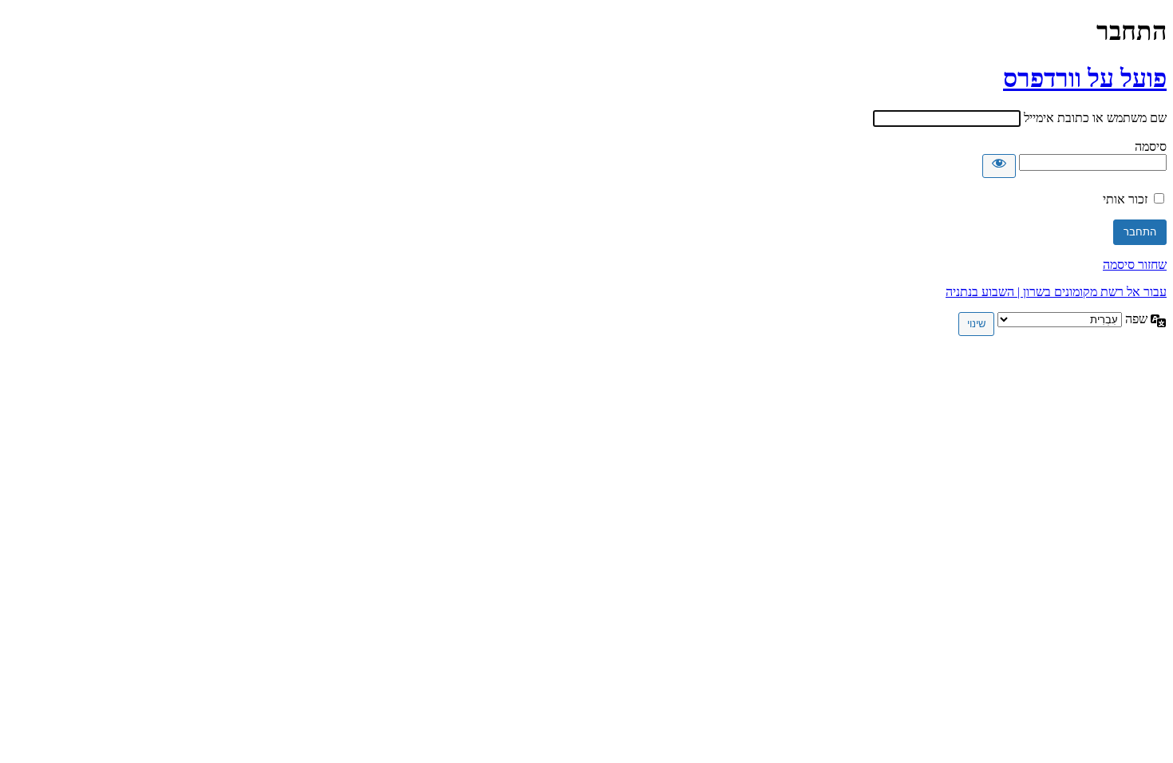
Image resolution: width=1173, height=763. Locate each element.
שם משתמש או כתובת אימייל (1095, 118)
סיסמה (1151, 146)
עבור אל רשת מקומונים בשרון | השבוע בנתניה (1056, 291)
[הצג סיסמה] (999, 166)
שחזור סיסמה (1135, 264)
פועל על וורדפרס (1085, 78)
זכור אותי (1125, 199)
